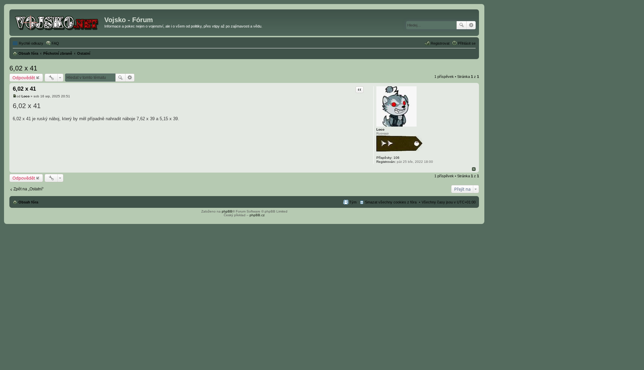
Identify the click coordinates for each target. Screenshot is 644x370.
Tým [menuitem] (353, 202)
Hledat (462, 25)
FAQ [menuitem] (55, 43)
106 (396, 157)
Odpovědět (23, 78)
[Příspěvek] (14, 96)
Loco (380, 129)
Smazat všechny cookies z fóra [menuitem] (391, 202)
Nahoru (474, 169)
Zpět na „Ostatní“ (28, 189)
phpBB (227, 211)
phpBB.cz (257, 215)
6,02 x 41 (23, 68)
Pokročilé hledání (471, 25)
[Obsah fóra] (57, 22)
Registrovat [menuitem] (440, 43)
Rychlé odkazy (31, 43)
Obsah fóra (28, 202)
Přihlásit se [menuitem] (467, 43)
